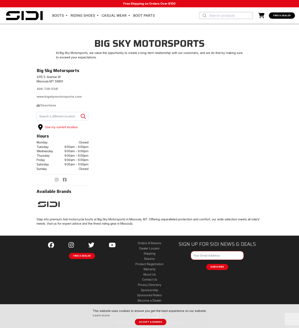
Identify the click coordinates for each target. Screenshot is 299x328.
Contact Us (149, 279)
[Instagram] (59, 180)
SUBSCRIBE (217, 266)
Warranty (149, 269)
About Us (149, 274)
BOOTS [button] (58, 15)
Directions (48, 105)
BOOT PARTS (144, 15)
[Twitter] (91, 245)
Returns (149, 258)
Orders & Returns (149, 243)
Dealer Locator (149, 248)
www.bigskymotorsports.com (59, 96)
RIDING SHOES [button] (83, 15)
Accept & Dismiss (150, 321)
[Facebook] (67, 180)
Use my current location (61, 127)
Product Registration (149, 264)
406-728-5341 (47, 89)
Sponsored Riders (149, 295)
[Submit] (204, 15)
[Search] (83, 116)
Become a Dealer (150, 300)
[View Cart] (262, 15)
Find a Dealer (282, 15)
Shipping (149, 253)
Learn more (101, 315)
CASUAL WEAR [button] (115, 15)
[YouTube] (112, 245)
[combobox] (226, 15)
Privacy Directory (149, 284)
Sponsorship (149, 290)
